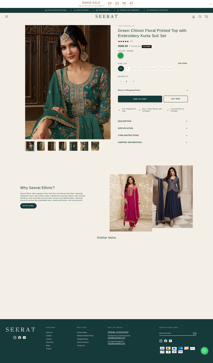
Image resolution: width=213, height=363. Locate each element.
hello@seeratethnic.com (116, 338)
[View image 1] (30, 146)
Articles (48, 349)
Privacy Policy (82, 332)
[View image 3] (52, 146)
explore (28, 206)
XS (121, 68)
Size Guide (182, 63)
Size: (122, 63)
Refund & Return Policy (85, 336)
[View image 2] (41, 146)
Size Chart (50, 342)
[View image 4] (63, 146)
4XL (170, 68)
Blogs (48, 345)
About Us (49, 332)
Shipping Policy (82, 339)
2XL (154, 68)
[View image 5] (73, 146)
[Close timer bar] (211, 4)
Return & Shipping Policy (129, 90)
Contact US (81, 345)
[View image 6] (84, 146)
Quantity (123, 76)
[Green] (120, 55)
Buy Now (175, 99)
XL (147, 68)
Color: (126, 51)
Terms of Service (83, 342)
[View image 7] (95, 146)
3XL (162, 68)
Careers (49, 339)
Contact (49, 336)
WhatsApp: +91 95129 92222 (118, 332)
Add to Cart (140, 99)
